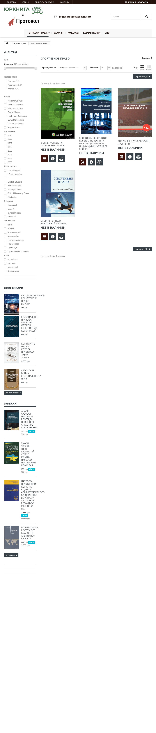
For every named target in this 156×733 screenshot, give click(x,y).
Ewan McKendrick (16, 120)
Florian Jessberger (16, 124)
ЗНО (107, 33)
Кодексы (73, 33)
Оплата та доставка (44, 2)
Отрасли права (38, 33)
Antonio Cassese (15, 108)
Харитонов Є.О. (15, 85)
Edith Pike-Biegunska (17, 116)
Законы (58, 33)
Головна (11, 2)
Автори (25, 2)
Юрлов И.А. (13, 89)
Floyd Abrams (14, 127)
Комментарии (91, 33)
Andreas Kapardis (15, 104)
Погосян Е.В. (14, 81)
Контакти (64, 2)
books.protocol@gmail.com (74, 16)
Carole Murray (14, 112)
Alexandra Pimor (15, 101)
